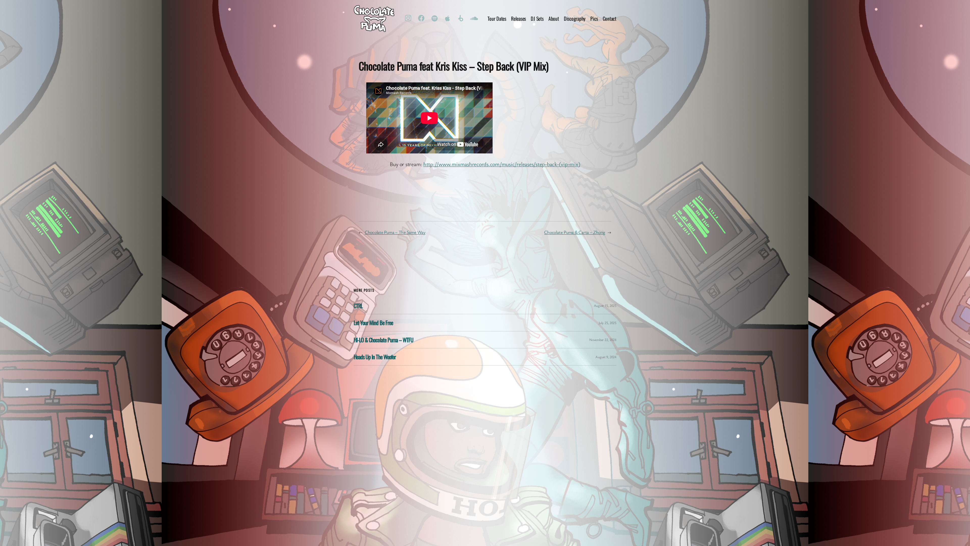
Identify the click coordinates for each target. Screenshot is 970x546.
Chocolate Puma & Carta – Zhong (574, 232)
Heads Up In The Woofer (375, 356)
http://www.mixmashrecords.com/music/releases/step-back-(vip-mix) (501, 164)
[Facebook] (421, 18)
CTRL (358, 305)
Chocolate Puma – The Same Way (395, 232)
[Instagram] (408, 18)
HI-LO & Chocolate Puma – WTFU (383, 339)
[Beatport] (460, 18)
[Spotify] (434, 18)
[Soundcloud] (473, 18)
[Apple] (447, 18)
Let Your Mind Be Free (373, 322)
